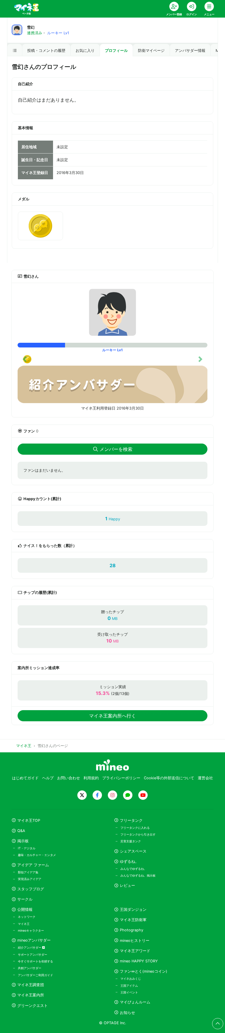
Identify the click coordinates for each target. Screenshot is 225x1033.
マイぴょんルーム (135, 1002)
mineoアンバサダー (34, 940)
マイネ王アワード (135, 951)
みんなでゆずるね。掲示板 (138, 875)
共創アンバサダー (29, 968)
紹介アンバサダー (30, 947)
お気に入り (85, 50)
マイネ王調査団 (30, 985)
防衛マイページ (151, 50)
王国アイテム (129, 985)
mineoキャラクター (31, 930)
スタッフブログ (30, 889)
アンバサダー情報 (190, 50)
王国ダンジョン (133, 909)
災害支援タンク (130, 841)
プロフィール (116, 50)
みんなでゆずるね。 (133, 868)
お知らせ (127, 1012)
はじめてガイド (25, 778)
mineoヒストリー (134, 940)
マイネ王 (24, 923)
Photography (131, 930)
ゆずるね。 (129, 861)
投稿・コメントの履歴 (46, 50)
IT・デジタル (26, 848)
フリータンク (131, 820)
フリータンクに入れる (135, 827)
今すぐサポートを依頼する (35, 961)
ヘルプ (48, 778)
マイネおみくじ (130, 978)
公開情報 (25, 909)
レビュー (127, 885)
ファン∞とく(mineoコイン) (143, 971)
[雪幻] (112, 312)
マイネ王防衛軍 (133, 920)
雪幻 (31, 27)
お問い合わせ (68, 778)
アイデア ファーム (33, 865)
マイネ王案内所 (30, 995)
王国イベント (129, 992)
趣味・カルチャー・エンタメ (37, 855)
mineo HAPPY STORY (139, 961)
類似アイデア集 (28, 872)
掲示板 (23, 841)
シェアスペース (133, 851)
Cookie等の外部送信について (169, 778)
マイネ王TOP (28, 820)
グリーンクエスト (32, 1005)
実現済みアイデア (29, 879)
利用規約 (91, 778)
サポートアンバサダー (32, 954)
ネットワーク (26, 916)
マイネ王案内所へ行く (112, 716)
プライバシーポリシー (121, 778)
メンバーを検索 (116, 449)
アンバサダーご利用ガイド (35, 975)
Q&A (21, 831)
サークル (25, 899)
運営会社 (205, 778)
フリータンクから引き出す (138, 834)
